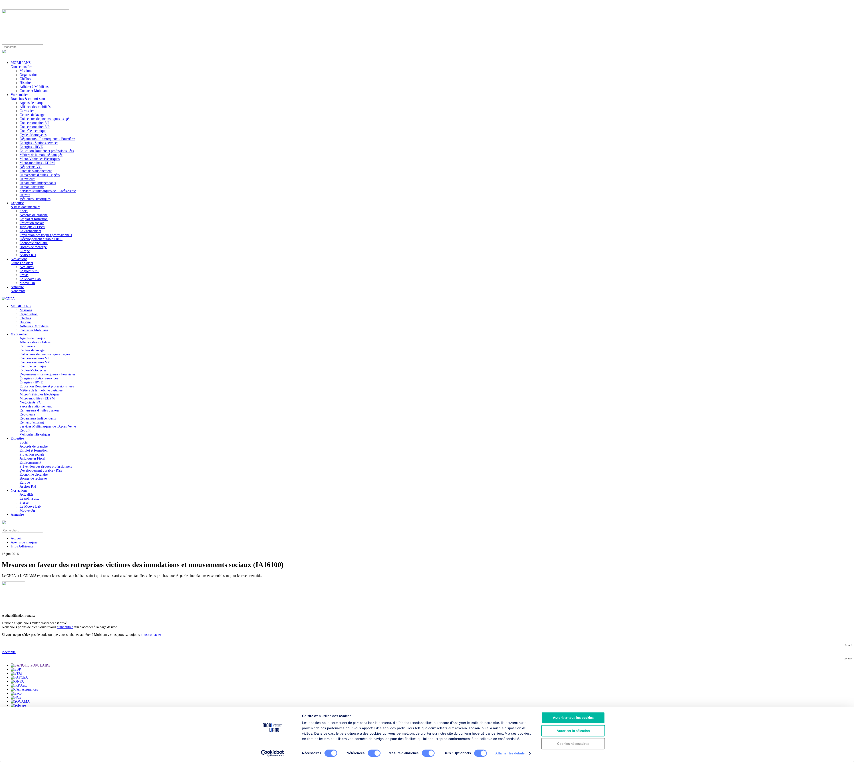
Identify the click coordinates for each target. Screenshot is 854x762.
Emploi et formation (34, 219)
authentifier (65, 627)
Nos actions (22, 261)
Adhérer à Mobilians (34, 87)
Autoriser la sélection (573, 731)
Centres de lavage (32, 115)
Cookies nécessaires (573, 744)
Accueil (16, 538)
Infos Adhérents (22, 546)
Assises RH (28, 255)
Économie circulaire (34, 243)
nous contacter (151, 634)
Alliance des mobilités (35, 107)
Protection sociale (32, 223)
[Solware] (18, 705)
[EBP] (16, 669)
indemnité (9, 652)
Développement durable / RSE (41, 239)
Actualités (27, 267)
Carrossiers (27, 111)
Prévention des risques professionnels (46, 235)
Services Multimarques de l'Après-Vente (48, 191)
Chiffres (25, 79)
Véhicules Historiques (35, 199)
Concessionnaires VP (35, 127)
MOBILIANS (21, 65)
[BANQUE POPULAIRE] (30, 665)
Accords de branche (34, 215)
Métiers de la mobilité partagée (41, 155)
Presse (24, 275)
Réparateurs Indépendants (38, 183)
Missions (26, 71)
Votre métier (28, 97)
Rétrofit (25, 195)
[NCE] (16, 697)
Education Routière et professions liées (47, 151)
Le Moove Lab (30, 279)
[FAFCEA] (19, 677)
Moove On (27, 283)
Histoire (25, 83)
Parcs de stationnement (36, 171)
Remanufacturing (32, 187)
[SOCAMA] (20, 701)
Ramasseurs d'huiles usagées (40, 175)
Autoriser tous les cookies (573, 717)
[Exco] (16, 693)
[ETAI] (16, 673)
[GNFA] (17, 681)
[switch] (374, 753)
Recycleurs (27, 179)
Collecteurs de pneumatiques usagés (45, 119)
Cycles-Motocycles (33, 135)
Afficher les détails (510, 753)
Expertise (25, 205)
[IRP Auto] (19, 685)
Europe (25, 251)
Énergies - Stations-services (39, 143)
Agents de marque (32, 103)
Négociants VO (31, 167)
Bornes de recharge (33, 247)
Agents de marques (24, 542)
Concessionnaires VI (34, 123)
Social (24, 211)
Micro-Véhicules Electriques (40, 159)
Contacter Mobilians (34, 91)
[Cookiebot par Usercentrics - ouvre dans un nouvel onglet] (272, 753)
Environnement (30, 231)
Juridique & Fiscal (32, 227)
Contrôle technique (33, 131)
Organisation (29, 75)
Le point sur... (29, 271)
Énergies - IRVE (31, 147)
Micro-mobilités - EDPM (37, 163)
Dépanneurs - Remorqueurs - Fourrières (47, 139)
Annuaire (18, 289)
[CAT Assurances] (24, 689)
